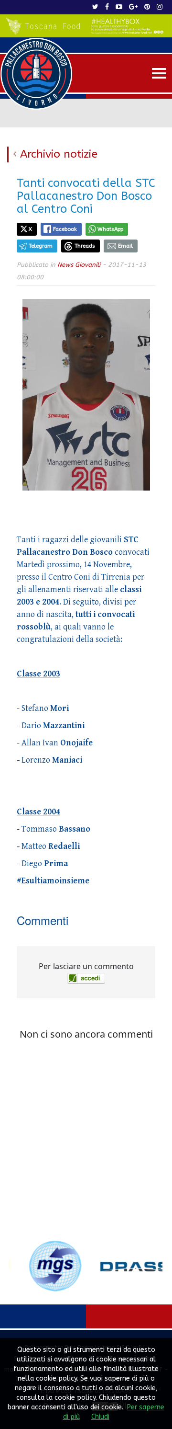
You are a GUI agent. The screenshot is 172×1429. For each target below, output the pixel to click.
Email (125, 246)
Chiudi (100, 1417)
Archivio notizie (58, 154)
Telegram (41, 246)
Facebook (65, 229)
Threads (85, 246)
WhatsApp (110, 229)
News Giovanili (78, 264)
